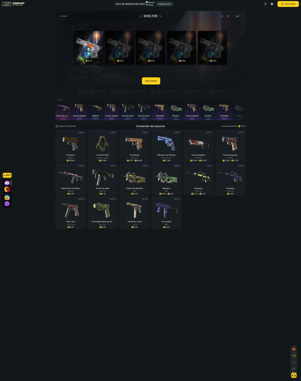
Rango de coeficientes (67, 126)
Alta (237, 16)
